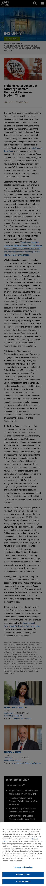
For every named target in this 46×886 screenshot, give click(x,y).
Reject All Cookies (23, 874)
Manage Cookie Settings (23, 867)
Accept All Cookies (23, 881)
